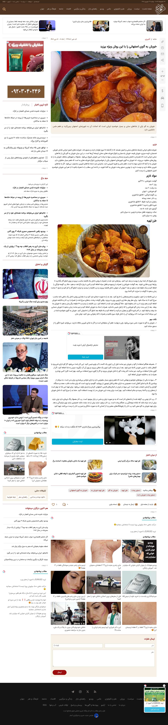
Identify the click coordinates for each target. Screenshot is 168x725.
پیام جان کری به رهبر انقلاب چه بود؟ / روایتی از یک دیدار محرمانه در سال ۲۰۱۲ (26, 248)
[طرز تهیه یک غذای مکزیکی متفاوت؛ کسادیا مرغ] (95, 465)
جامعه (61, 9)
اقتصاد (68, 9)
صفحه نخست (147, 9)
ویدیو (102, 9)
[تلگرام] (72, 691)
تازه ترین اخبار (41, 104)
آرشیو (9, 1)
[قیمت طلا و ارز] (162, 91)
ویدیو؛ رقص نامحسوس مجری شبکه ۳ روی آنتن (26, 231)
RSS (4, 1)
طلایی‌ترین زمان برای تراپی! (82, 21)
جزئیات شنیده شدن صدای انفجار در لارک (29, 111)
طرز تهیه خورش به (97, 490)
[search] (4, 9)
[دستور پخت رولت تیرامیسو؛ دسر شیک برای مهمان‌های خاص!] (149, 477)
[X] (87, 691)
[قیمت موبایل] (162, 106)
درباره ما (23, 1)
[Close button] (164, 685)
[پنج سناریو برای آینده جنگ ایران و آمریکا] (25, 284)
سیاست (137, 9)
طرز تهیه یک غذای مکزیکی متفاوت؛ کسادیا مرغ (69, 461)
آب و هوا (52, 705)
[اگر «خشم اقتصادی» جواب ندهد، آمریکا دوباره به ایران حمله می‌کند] (154, 25)
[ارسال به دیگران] (162, 54)
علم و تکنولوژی (119, 9)
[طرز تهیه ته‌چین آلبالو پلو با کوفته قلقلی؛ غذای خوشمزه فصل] (95, 477)
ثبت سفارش (77, 441)
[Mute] (110, 442)
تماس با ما (16, 1)
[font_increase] (162, 71)
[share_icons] (162, 60)
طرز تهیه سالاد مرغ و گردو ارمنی (129, 461)
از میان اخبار (151, 455)
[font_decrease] (162, 80)
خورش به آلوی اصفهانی (78, 490)
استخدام (36, 1)
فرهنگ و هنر (51, 9)
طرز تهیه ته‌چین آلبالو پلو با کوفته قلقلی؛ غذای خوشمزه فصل (70, 475)
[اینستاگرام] (80, 691)
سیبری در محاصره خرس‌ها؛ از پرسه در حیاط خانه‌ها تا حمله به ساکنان (26, 199)
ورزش (129, 9)
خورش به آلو (113, 490)
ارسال (60, 672)
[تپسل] (69, 333)
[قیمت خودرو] (162, 99)
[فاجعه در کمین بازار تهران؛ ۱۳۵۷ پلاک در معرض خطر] (25, 320)
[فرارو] (160, 9)
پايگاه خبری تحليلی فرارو (79, 711)
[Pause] (106, 442)
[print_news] (162, 47)
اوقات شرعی (63, 705)
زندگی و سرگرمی (80, 9)
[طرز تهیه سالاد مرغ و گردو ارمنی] (149, 465)
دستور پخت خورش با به (146, 495)
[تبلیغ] (26, 92)
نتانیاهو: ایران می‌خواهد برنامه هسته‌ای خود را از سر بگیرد (26, 214)
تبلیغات (30, 1)
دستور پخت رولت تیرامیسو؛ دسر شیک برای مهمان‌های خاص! (124, 475)
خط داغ (44, 178)
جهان (42, 9)
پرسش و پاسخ (76, 705)
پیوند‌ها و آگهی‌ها (91, 705)
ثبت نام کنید (155, 709)
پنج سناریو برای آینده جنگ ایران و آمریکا (33, 301)
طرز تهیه (125, 490)
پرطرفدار (25, 104)
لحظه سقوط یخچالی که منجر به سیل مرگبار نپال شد (30, 546)
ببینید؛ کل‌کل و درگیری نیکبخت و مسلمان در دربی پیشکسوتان (26, 559)
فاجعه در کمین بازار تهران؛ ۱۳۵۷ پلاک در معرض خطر (29, 338)
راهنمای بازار (93, 9)
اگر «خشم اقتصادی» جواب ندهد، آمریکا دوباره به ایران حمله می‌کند (129, 23)
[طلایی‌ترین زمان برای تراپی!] (101, 25)
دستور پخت (135, 490)
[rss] (95, 691)
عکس (109, 9)
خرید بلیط (85, 357)
